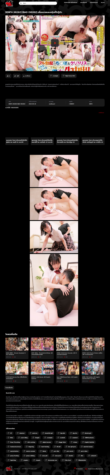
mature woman (30, 451)
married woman (88, 447)
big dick (62, 433)
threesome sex (52, 460)
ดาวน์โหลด (27, 76)
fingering (31, 447)
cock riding (24, 438)
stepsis (38, 460)
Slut (82, 456)
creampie (49, 438)
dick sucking (31, 442)
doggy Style (62, 442)
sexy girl (44, 456)
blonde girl (88, 433)
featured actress (15, 447)
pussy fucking (14, 456)
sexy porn (58, 456)
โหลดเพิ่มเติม (9, 388)
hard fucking (45, 447)
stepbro (25, 460)
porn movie (70, 451)
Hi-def (59, 447)
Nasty (44, 451)
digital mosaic (47, 442)
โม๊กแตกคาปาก (82, 460)
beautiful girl (49, 433)
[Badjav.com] (9, 3)
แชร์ (17, 76)
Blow (11, 438)
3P (11, 433)
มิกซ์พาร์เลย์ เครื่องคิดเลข (70, 2)
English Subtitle (89, 442)
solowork (93, 456)
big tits (75, 433)
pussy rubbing (30, 456)
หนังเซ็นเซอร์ (83, 2)
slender (71, 456)
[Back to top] (106, 471)
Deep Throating (15, 442)
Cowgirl (37, 438)
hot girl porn (72, 447)
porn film (56, 451)
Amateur (22, 433)
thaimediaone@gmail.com (95, 469)
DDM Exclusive (89, 438)
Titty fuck (68, 460)
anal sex (34, 433)
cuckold (62, 438)
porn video (84, 451)
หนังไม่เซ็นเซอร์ (94, 2)
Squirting (13, 460)
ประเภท (103, 2)
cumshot (75, 438)
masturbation (14, 451)
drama (75, 442)
